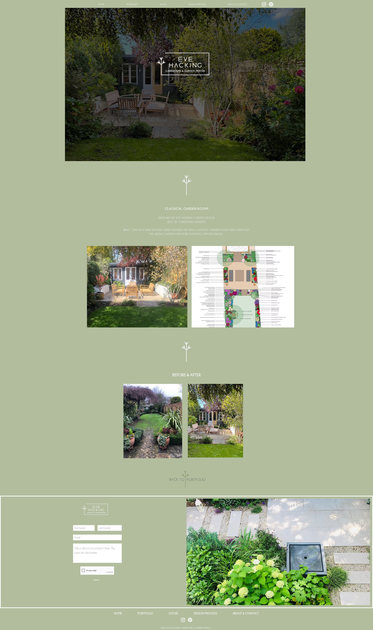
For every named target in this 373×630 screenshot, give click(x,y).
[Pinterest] (271, 4)
